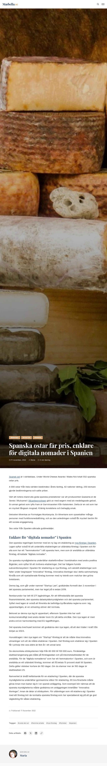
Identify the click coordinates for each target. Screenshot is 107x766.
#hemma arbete (37, 723)
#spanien (72, 723)
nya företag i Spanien (85, 543)
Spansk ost (14, 476)
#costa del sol (23, 723)
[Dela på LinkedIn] (36, 733)
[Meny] (103, 4)
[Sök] (98, 4)
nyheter (26, 437)
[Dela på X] (30, 733)
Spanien (37, 437)
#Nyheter (63, 723)
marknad (15, 437)
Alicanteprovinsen (37, 500)
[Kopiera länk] (41, 733)
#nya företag (51, 723)
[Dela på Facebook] (25, 733)
